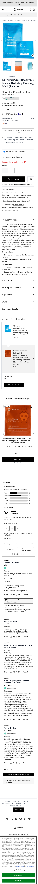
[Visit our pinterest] (29, 818)
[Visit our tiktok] (25, 818)
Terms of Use (30, 866)
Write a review (7, 105)
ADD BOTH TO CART (14, 385)
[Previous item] (3, 433)
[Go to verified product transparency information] (10, 98)
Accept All (18, 880)
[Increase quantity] (17, 170)
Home (4, 20)
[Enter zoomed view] (33, 55)
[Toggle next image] (35, 40)
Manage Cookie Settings (18, 870)
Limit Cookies (18, 875)
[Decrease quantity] (5, 170)
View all (32, 119)
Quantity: (6, 166)
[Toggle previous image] (1, 40)
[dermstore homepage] (18, 9)
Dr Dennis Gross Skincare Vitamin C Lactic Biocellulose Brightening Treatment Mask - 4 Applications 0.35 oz (17, 441)
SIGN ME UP (18, 810)
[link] (30, 9)
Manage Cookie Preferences (18, 834)
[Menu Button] (2, 9)
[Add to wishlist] (30, 179)
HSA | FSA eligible (11, 114)
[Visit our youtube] (20, 818)
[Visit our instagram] (16, 818)
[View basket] (33, 9)
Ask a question (18, 105)
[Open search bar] (5, 9)
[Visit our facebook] (7, 818)
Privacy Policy (20, 866)
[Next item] (33, 433)
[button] (18, 99)
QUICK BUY (17, 459)
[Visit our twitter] (12, 818)
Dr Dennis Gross (20, 20)
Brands (10, 20)
